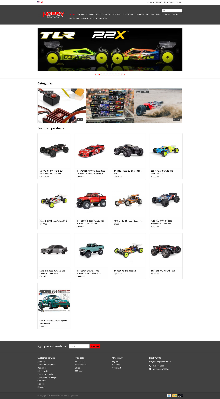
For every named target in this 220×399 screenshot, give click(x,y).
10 (124, 74)
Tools (175, 14)
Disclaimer (41, 368)
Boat (91, 14)
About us (41, 361)
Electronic (127, 14)
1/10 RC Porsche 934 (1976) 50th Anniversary (53, 322)
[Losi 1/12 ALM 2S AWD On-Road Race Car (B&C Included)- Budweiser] (91, 150)
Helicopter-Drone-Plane (108, 14)
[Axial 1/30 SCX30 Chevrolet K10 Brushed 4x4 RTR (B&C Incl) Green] (91, 250)
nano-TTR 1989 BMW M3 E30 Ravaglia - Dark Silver (52, 272)
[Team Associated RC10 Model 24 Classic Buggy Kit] (128, 200)
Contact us (41, 380)
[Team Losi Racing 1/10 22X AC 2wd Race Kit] (128, 250)
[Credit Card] (168, 395)
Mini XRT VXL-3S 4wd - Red (163, 271)
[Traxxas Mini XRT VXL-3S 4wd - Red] (166, 250)
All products (79, 361)
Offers (77, 368)
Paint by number (98, 18)
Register (115, 361)
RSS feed (78, 371)
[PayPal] (174, 395)
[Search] (164, 11)
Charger (140, 14)
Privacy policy (43, 371)
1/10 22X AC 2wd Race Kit (125, 271)
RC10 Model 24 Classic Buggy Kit (128, 221)
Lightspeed (74, 396)
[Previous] (42, 51)
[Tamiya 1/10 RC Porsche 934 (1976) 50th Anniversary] (54, 300)
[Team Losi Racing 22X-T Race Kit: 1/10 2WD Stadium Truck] (166, 150)
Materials (74, 18)
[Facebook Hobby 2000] (180, 346)
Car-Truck (82, 14)
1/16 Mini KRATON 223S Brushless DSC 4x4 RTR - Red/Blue (162, 222)
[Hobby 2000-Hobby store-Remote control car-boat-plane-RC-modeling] (53, 14)
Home (72, 14)
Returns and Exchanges (47, 377)
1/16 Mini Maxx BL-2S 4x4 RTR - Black (128, 172)
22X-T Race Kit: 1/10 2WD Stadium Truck (162, 172)
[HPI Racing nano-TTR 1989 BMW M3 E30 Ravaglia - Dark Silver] (54, 250)
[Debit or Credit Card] (180, 395)
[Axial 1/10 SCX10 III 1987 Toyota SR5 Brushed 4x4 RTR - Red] (91, 200)
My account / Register (175, 2)
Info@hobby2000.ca (161, 369)
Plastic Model (163, 14)
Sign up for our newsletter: (52, 346)
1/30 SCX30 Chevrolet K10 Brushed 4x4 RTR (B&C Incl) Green (88, 272)
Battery (150, 14)
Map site (41, 384)
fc (42, 2)
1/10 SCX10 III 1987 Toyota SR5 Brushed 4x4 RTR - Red (90, 222)
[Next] (177, 51)
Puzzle (84, 18)
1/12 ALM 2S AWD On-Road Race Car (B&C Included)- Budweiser (91, 172)
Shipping (40, 387)
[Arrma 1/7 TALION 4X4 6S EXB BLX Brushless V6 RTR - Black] (54, 150)
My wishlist (116, 368)
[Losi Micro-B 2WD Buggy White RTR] (54, 200)
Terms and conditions (46, 364)
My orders (116, 364)
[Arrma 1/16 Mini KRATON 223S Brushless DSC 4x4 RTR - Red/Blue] (166, 200)
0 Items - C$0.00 (155, 2)
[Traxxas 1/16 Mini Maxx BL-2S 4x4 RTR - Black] (128, 150)
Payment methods (45, 374)
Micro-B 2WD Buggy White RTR (53, 221)
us (38, 2)
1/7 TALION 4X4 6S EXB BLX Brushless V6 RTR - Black (51, 172)
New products (80, 364)
